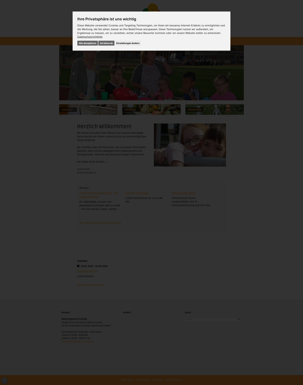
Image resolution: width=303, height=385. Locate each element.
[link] (89, 36)
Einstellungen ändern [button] (128, 43)
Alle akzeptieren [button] (87, 43)
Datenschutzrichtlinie (89, 36)
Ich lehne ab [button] (106, 43)
